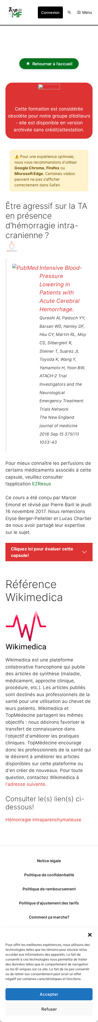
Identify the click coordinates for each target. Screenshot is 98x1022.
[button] (90, 934)
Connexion (50, 12)
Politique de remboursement (49, 889)
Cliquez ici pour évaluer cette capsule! (42, 552)
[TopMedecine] (16, 12)
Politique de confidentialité (49, 874)
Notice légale (49, 860)
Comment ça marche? (49, 917)
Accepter (49, 994)
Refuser (49, 1009)
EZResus (41, 483)
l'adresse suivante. (26, 784)
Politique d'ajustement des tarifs (49, 903)
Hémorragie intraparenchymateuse (43, 819)
